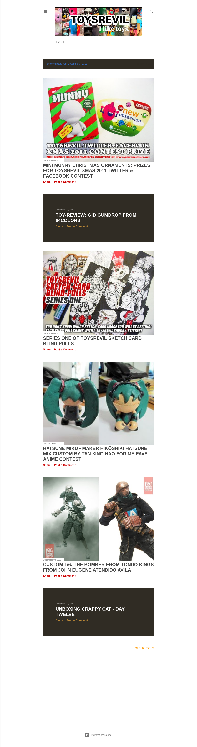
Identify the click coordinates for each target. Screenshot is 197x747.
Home (60, 42)
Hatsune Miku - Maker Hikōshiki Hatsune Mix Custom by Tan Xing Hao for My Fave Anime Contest (95, 454)
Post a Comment (65, 181)
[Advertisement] (98, 687)
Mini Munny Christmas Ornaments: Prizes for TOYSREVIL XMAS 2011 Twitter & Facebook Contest (96, 171)
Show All (143, 64)
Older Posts (144, 648)
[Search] (151, 10)
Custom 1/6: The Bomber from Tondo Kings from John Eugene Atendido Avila (98, 567)
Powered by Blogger (101, 735)
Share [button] (47, 181)
